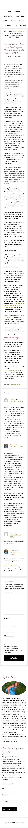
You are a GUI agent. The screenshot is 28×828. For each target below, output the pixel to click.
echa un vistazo (14, 323)
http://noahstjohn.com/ (10, 565)
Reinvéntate (14, 5)
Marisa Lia (13, 445)
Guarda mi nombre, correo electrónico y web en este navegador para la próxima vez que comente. (13, 649)
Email (4, 788)
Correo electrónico (10, 627)
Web (5, 635)
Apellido (5, 802)
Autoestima (13, 384)
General (19, 384)
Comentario (8, 593)
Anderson (12, 399)
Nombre (7, 618)
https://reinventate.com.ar (11, 370)
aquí (3, 739)
